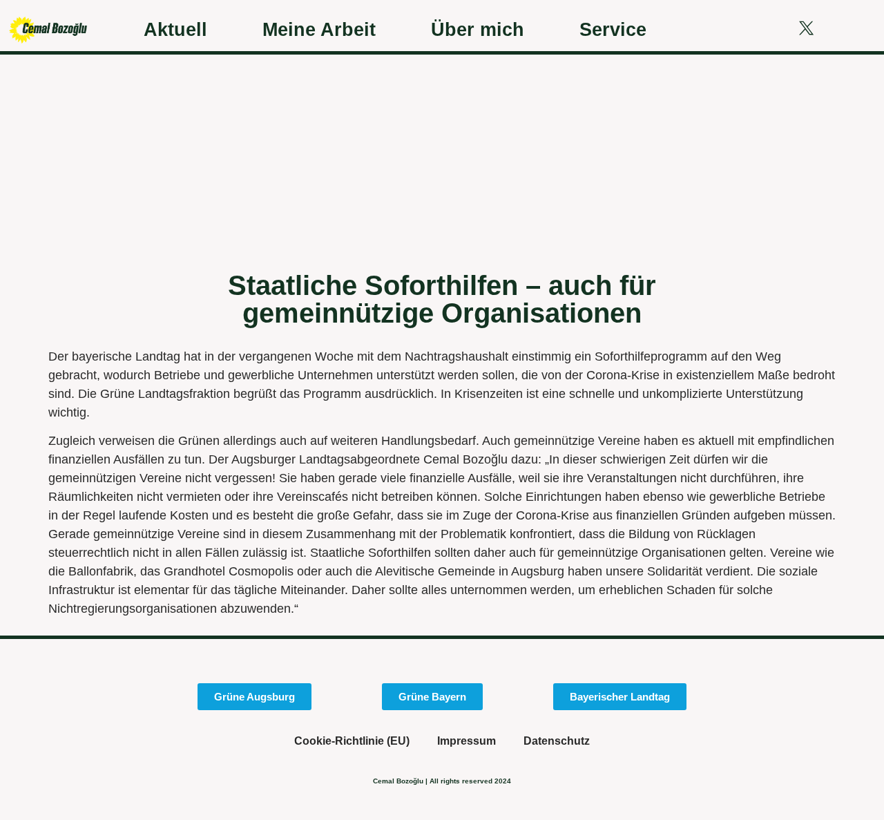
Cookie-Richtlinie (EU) (352, 741)
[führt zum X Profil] (806, 28)
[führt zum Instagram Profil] (769, 28)
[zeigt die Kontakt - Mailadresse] (843, 28)
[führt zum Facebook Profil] (733, 28)
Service (612, 29)
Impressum (466, 741)
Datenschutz (556, 741)
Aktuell (175, 29)
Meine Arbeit (319, 29)
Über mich (477, 29)
